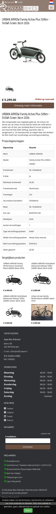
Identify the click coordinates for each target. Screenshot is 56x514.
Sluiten (28, 510)
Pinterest (10, 420)
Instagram (10, 412)
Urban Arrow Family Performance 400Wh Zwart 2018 (43, 298)
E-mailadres (11, 436)
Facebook (10, 408)
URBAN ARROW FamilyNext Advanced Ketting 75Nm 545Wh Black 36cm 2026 (43, 265)
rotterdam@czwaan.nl (18, 351)
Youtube (9, 416)
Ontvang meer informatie (28, 105)
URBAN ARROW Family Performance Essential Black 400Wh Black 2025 (13, 265)
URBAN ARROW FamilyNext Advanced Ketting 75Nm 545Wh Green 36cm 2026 (15, 298)
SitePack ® (43, 490)
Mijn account (9, 2)
